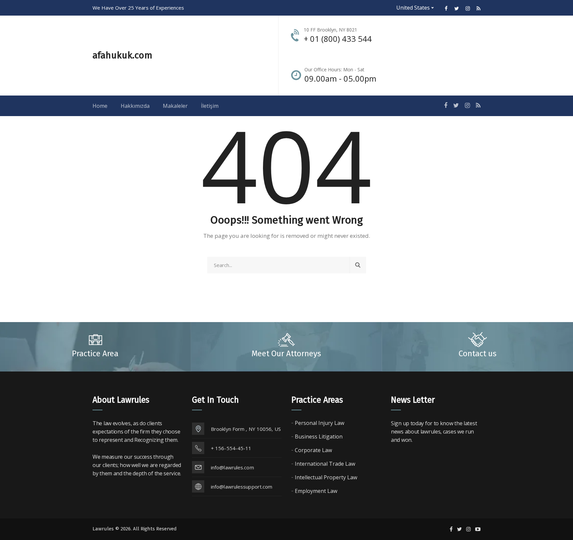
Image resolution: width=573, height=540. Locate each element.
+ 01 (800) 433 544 (338, 38)
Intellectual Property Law (326, 477)
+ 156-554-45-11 (231, 448)
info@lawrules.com (232, 467)
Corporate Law (313, 450)
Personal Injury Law (319, 423)
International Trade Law (325, 463)
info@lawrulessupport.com (241, 486)
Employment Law (316, 491)
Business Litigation (319, 436)
